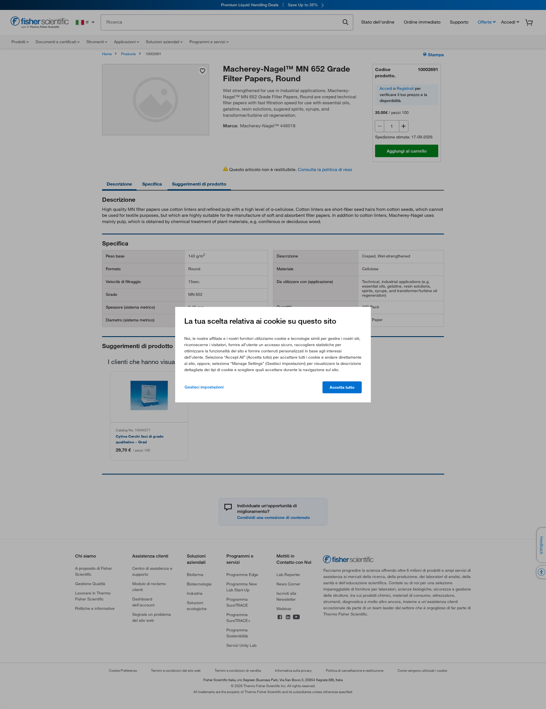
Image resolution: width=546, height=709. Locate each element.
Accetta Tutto (342, 387)
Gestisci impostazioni (204, 387)
